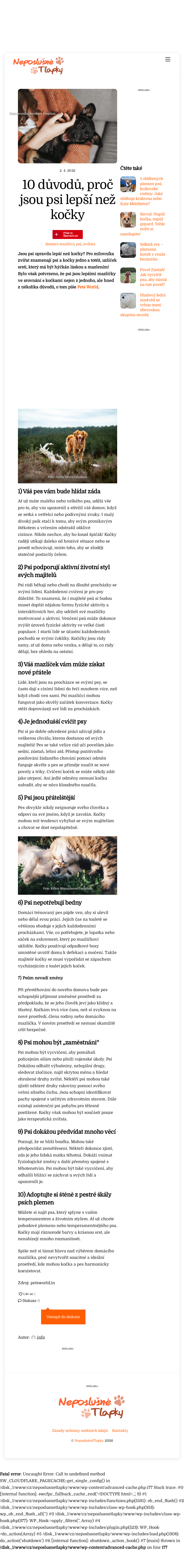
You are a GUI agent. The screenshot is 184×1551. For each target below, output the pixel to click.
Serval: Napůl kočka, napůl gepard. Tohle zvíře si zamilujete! (142, 224)
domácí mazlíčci (59, 244)
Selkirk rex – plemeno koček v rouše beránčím (152, 252)
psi (78, 244)
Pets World (87, 287)
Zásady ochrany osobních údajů (80, 1430)
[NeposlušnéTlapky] (39, 73)
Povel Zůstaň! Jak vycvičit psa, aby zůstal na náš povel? (153, 277)
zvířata (89, 244)
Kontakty (120, 1430)
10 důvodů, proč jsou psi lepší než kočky (68, 200)
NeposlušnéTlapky (89, 1440)
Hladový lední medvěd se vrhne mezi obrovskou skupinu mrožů (142, 305)
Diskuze (31, 1301)
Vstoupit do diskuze (63, 1317)
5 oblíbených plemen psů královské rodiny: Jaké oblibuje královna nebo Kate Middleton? (141, 191)
